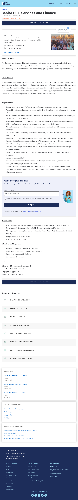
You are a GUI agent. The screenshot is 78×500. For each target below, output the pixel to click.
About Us (8, 466)
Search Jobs (9, 472)
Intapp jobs (8, 415)
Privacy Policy (37, 211)
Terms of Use (9, 481)
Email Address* (11, 190)
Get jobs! (31, 205)
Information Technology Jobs (36, 481)
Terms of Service (26, 211)
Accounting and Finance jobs (14, 409)
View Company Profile (11, 52)
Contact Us (9, 486)
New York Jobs (32, 466)
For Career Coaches (55, 473)
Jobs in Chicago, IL (10, 433)
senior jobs (8, 412)
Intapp (4, 9)
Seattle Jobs (31, 472)
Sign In (67, 3)
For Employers (54, 466)
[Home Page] (6, 3)
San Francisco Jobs (33, 469)
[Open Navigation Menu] (75, 3)
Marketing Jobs (32, 478)
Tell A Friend (53, 476)
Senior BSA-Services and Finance (15, 375)
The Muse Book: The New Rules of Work (59, 469)
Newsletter (54, 3)
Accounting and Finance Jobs (14, 436)
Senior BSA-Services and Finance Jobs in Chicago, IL (21, 430)
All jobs (6, 418)
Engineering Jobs (33, 475)
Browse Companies (11, 475)
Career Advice (10, 478)
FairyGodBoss (10, 489)
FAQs (7, 469)
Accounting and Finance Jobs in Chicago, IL (18, 438)
